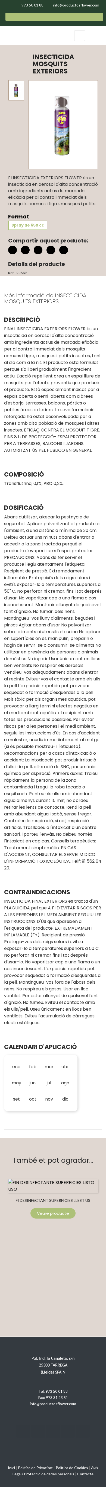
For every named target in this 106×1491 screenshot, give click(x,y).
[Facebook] (23, 1431)
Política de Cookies (72, 1467)
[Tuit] (25, 250)
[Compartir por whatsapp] (63, 251)
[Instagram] (53, 1431)
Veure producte (53, 1213)
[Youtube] (68, 1431)
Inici (11, 1467)
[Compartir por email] (50, 251)
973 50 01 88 (57, 1391)
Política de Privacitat (35, 1467)
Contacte (85, 1474)
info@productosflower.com (53, 1403)
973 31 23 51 (57, 1397)
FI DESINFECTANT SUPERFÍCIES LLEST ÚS (53, 1200)
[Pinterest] (38, 250)
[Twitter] (38, 1431)
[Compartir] (12, 250)
